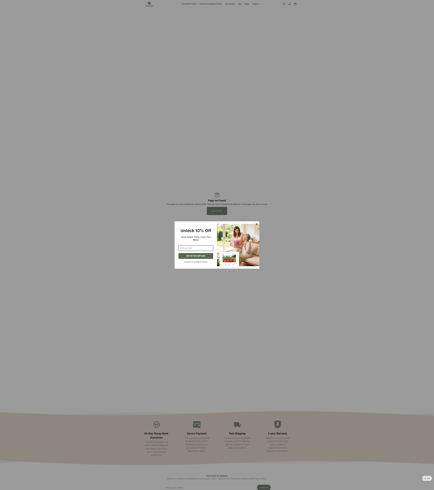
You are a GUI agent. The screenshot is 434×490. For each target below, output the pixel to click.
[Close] (256, 224)
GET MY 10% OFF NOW (195, 256)
